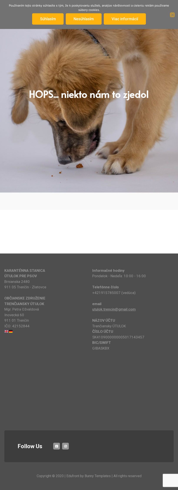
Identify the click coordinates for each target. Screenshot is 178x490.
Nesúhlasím (84, 19)
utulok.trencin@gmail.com (114, 309)
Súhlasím (48, 19)
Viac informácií (125, 19)
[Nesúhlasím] (172, 14)
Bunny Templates (98, 476)
